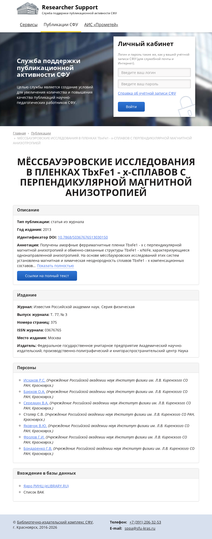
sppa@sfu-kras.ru (140, 528)
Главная (19, 133)
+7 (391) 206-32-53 (145, 522)
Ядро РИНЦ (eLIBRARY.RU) (46, 485)
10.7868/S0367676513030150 (83, 237)
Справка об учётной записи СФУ (147, 93)
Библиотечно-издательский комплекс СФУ (55, 522)
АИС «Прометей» (101, 24)
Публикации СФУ (61, 24)
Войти (131, 106)
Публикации (41, 133)
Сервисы (28, 24)
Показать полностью (55, 265)
